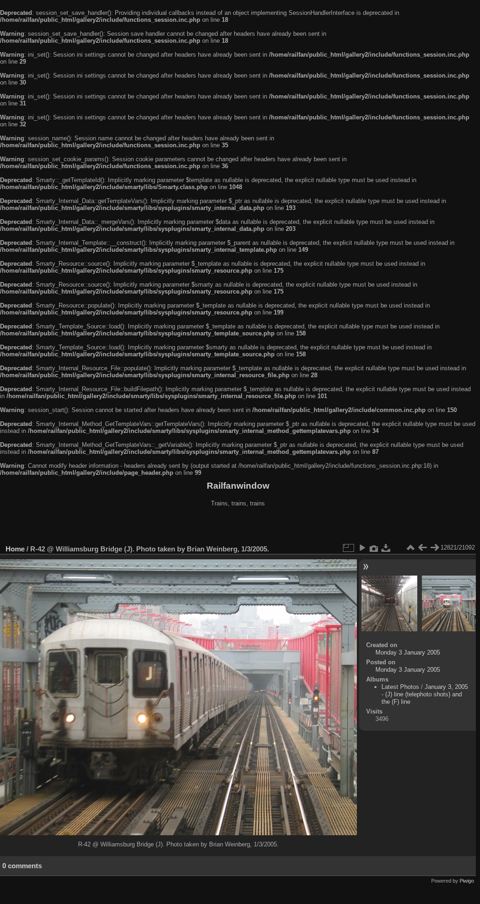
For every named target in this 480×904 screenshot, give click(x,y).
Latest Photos (400, 686)
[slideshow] (362, 548)
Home (15, 549)
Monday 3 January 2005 (407, 652)
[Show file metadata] (374, 548)
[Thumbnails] (410, 548)
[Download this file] (386, 548)
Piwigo (467, 881)
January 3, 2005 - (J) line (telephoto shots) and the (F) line (424, 694)
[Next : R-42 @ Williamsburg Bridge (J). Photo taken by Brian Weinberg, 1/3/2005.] (434, 548)
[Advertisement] (238, 527)
